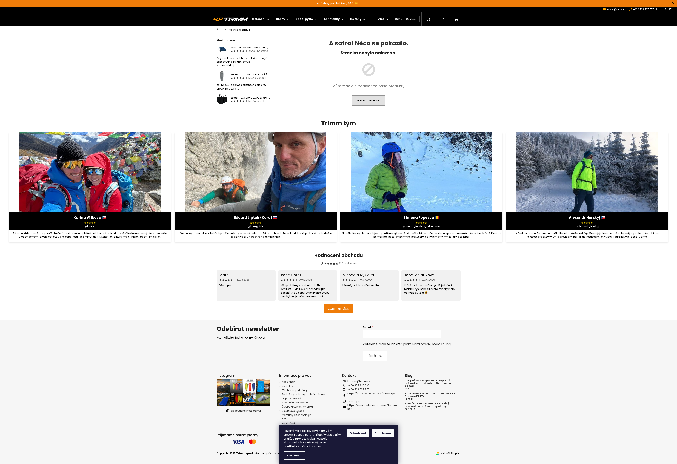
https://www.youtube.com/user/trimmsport (372, 406)
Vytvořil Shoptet (451, 453)
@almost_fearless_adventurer (421, 226)
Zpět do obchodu (368, 100)
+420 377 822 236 (358, 385)
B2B (284, 419)
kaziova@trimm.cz (358, 381)
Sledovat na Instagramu (246, 411)
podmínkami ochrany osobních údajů (427, 344)
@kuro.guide (255, 226)
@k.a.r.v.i (90, 226)
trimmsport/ (355, 401)
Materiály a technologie (296, 415)
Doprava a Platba (292, 398)
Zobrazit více (338, 309)
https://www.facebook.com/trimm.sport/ (371, 395)
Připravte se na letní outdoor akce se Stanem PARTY (430, 395)
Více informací (312, 446)
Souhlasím (383, 433)
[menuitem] (260, 19)
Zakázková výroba (293, 411)
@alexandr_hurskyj (587, 226)
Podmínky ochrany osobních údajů (303, 394)
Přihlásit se (375, 356)
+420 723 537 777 (358, 389)
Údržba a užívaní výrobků (297, 406)
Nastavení (294, 455)
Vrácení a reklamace (295, 402)
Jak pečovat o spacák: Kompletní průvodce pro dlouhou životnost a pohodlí (428, 383)
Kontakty (287, 386)
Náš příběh (288, 382)
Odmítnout (358, 433)
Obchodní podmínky (294, 390)
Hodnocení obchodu (338, 255)
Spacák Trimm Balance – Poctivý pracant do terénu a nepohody (427, 405)
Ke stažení (288, 423)
